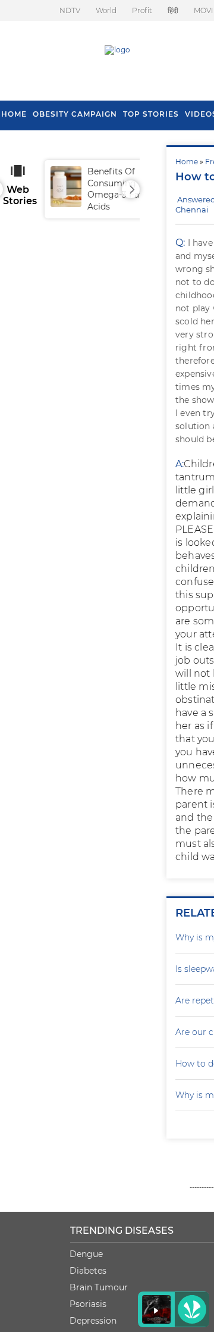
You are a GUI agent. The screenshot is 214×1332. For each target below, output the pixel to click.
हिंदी (173, 10)
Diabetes (88, 1270)
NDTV (69, 10)
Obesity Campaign (75, 114)
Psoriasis (88, 1304)
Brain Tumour (99, 1287)
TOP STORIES (151, 114)
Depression (93, 1320)
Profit (142, 10)
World (106, 10)
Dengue (86, 1254)
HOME (14, 114)
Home (186, 161)
